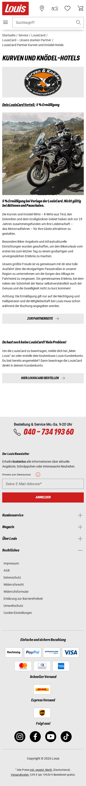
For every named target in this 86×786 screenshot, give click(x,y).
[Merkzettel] (67, 8)
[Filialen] (42, 8)
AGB (7, 570)
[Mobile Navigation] (5, 22)
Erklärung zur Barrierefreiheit (23, 598)
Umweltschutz (13, 605)
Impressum (11, 563)
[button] (78, 22)
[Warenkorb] (80, 8)
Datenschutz (12, 577)
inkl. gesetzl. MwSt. (41, 769)
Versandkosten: (20, 774)
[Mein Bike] (54, 8)
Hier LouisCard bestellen (40, 378)
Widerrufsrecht (14, 584)
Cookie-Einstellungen (18, 613)
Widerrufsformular (16, 591)
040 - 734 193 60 (48, 432)
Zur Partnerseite (40, 318)
